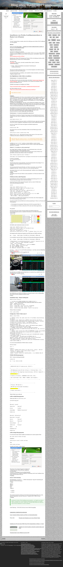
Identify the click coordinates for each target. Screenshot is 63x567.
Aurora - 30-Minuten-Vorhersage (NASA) (28, 546)
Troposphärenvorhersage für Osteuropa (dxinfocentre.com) (31, 548)
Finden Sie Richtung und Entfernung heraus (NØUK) (30, 551)
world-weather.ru (54, 215)
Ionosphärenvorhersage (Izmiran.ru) (27, 544)
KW (49, 40)
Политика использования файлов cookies (36, 561)
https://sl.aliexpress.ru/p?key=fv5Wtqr (17, 56)
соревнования (57, 57)
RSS (56, 29)
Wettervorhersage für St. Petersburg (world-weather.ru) (30, 549)
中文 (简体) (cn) (56, 16)
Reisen (58, 40)
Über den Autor (39, 10)
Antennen (55, 35)
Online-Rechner (23, 10)
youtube (51, 49)
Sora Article (11, 545)
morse (51, 44)
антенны (56, 51)
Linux (11, 39)
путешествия (56, 55)
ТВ (58, 49)
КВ (55, 49)
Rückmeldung (48, 10)
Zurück (3, 538)
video (51, 47)
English (54, 15)
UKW (50, 42)
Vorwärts (43, 538)
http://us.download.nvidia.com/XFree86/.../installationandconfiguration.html (24, 86)
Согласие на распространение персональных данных (39, 564)
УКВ (52, 51)
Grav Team (19, 545)
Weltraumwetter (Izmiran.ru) (26, 543)
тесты (58, 62)
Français (50, 16)
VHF (54, 42)
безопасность (52, 53)
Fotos (57, 37)
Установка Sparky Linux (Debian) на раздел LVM (19, 532)
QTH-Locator (13, 10)
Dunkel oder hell (54, 22)
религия (50, 57)
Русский (51, 15)
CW (59, 35)
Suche (55, 10)
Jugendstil (12, 62)
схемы (54, 62)
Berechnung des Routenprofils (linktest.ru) (28, 552)
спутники (52, 60)
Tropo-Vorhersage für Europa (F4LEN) (27, 547)
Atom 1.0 (52, 29)
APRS (50, 35)
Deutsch (58, 15)
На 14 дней (54, 214)
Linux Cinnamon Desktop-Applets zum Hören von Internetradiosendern (23, 514)
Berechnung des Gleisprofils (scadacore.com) (29, 553)
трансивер (51, 64)
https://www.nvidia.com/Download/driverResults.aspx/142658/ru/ (22, 89)
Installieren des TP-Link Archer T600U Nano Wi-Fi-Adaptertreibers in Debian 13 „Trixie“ (27, 523)
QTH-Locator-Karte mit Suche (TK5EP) (28, 550)
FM (53, 37)
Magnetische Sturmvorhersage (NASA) (28, 545)
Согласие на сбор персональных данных (36, 563)
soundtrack (56, 44)
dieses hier (16, 251)
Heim (7, 10)
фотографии (54, 66)
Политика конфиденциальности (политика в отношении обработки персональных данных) (45, 560)
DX (50, 37)
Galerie (31, 10)
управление (57, 64)
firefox (58, 42)
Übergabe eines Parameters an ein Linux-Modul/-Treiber (29, 517)
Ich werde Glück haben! (54, 73)
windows (56, 47)
